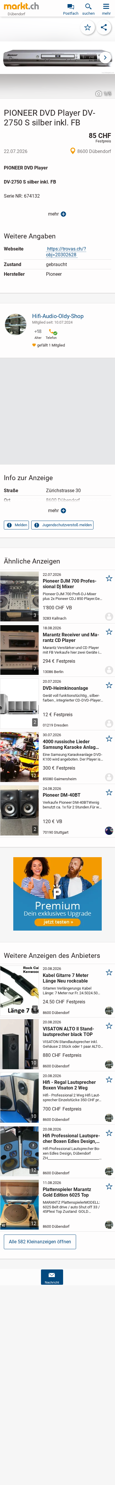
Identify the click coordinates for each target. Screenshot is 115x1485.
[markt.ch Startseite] (21, 5)
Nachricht (52, 1282)
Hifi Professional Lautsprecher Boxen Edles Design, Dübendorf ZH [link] (71, 1138)
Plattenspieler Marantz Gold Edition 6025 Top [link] (67, 1192)
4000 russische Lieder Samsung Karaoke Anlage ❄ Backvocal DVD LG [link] (70, 744)
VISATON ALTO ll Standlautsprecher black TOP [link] (68, 1031)
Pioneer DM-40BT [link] (61, 795)
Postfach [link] (70, 13)
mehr (53, 214)
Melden (21, 525)
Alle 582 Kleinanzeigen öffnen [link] (40, 1241)
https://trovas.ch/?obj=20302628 (66, 251)
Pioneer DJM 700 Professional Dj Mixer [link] (69, 583)
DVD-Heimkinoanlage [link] (65, 688)
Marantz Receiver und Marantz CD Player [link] (71, 637)
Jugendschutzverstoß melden (67, 525)
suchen (88, 13)
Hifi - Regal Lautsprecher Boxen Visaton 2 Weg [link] (69, 1085)
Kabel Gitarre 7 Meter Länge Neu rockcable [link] (65, 978)
